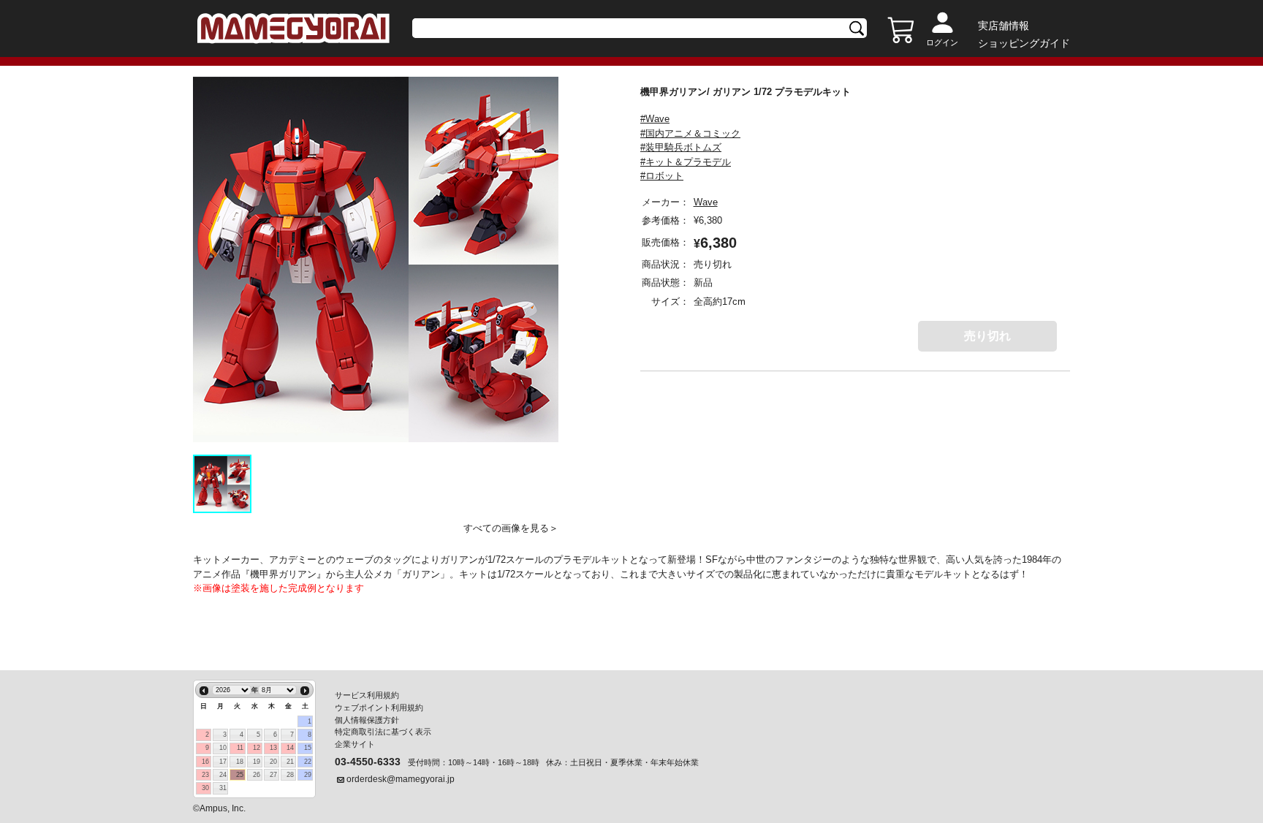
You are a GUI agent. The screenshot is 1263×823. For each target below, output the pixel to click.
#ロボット (661, 175)
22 (307, 761)
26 (256, 774)
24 (223, 774)
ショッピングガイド (1024, 43)
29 (307, 774)
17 (223, 761)
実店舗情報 (1003, 25)
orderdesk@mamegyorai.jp (400, 779)
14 (290, 747)
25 (239, 774)
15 (307, 747)
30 (205, 788)
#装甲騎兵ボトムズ (680, 147)
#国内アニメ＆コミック (690, 133)
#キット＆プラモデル (685, 161)
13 (273, 747)
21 (290, 761)
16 (205, 761)
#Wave (655, 118)
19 (256, 761)
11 (240, 747)
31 (223, 788)
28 (290, 774)
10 (223, 747)
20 (273, 761)
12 (256, 747)
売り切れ (987, 336)
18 (239, 761)
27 (273, 774)
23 (205, 774)
